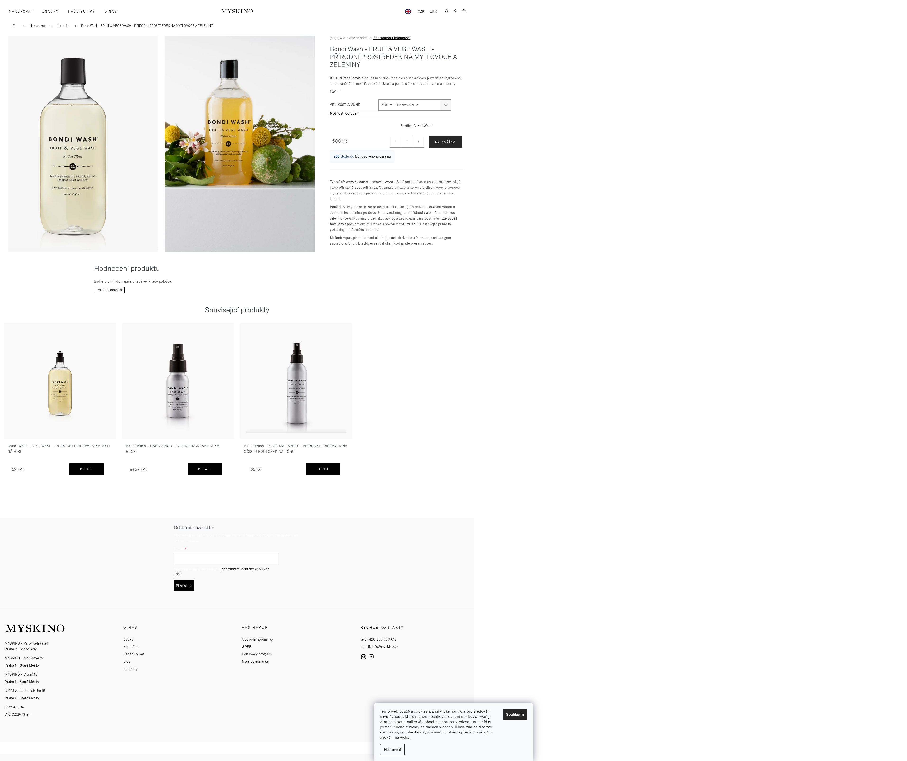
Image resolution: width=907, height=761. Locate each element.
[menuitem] (19, 11)
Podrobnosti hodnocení (392, 38)
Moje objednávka (255, 661)
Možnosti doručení (344, 113)
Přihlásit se (184, 586)
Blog (126, 661)
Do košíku (445, 141)
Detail (86, 469)
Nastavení (392, 749)
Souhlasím (515, 714)
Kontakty (130, 669)
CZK (421, 11)
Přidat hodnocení (109, 290)
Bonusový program (257, 654)
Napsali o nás (134, 654)
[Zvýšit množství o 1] (418, 141)
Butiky (128, 639)
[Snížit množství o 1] (395, 141)
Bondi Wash (423, 126)
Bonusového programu (373, 156)
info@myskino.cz (385, 647)
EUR (433, 11)
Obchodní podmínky (257, 639)
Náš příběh (131, 647)
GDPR (246, 647)
